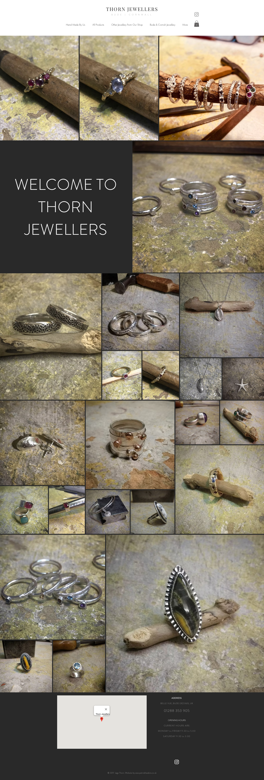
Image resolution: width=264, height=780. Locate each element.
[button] (75, 25)
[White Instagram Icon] (177, 762)
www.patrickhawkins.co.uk (145, 772)
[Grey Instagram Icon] (197, 14)
